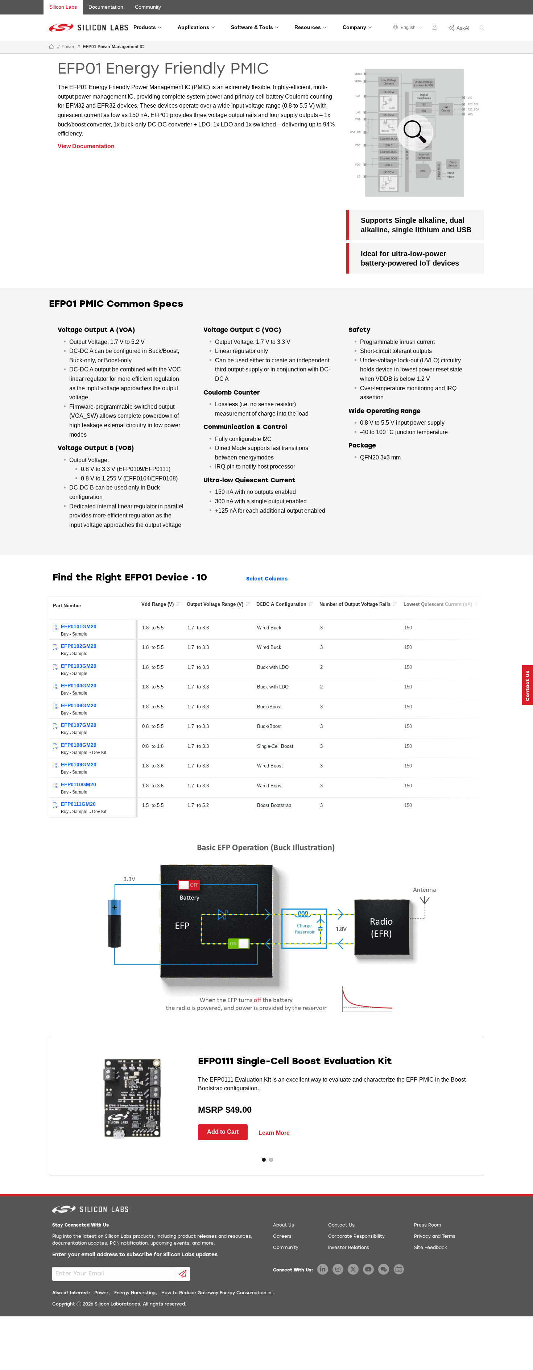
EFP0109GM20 (78, 764)
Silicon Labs (63, 7)
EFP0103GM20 (78, 666)
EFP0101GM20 (78, 626)
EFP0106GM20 (78, 705)
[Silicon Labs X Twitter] (353, 1269)
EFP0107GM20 (78, 725)
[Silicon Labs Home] (51, 47)
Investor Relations (348, 1248)
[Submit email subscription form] (183, 1274)
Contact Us (341, 1225)
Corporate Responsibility (356, 1236)
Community (148, 7)
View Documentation (86, 146)
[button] (527, 685)
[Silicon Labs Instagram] (337, 1269)
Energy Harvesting (135, 1293)
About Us (283, 1225)
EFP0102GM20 (78, 646)
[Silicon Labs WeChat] (383, 1269)
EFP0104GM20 (78, 685)
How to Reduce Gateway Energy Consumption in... (218, 1293)
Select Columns (267, 579)
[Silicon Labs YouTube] (368, 1269)
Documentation (105, 7)
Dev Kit (99, 752)
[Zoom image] (415, 132)
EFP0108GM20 (78, 745)
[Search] (482, 28)
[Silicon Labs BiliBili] (398, 1269)
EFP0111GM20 (78, 804)
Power (68, 46)
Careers (282, 1236)
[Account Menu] (435, 29)
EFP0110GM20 (78, 784)
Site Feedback (430, 1248)
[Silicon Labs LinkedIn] (322, 1269)
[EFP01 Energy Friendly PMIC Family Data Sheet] (55, 628)
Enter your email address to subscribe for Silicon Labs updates (135, 1255)
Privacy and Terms (434, 1236)
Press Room (427, 1225)
